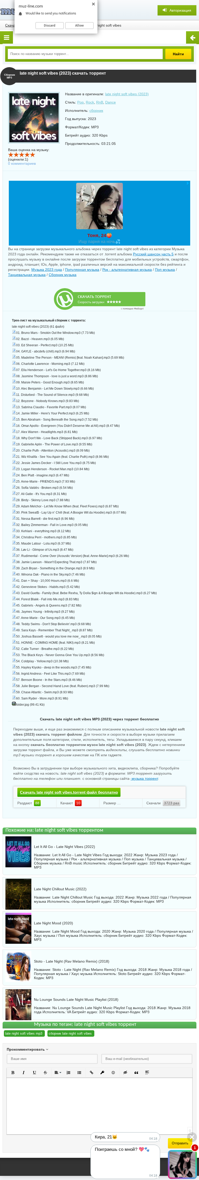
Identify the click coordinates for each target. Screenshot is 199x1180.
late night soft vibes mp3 (23, 1033)
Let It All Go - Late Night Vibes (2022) (64, 847)
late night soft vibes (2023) (127, 94)
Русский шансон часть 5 (153, 254)
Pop (80, 102)
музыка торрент (144, 778)
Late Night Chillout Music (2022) (60, 889)
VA (69, 1012)
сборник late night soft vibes (70, 1033)
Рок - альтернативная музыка (127, 270)
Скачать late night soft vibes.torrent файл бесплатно (69, 792)
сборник (96, 110)
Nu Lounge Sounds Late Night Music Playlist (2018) (76, 999)
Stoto (122, 974)
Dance (110, 102)
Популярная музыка (82, 270)
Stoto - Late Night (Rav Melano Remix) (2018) (71, 961)
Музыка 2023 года (46, 270)
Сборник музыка (62, 275)
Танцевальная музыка (27, 275)
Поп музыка (165, 270)
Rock (90, 102)
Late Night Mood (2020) (53, 923)
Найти (178, 54)
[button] (13, 1072)
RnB (99, 102)
